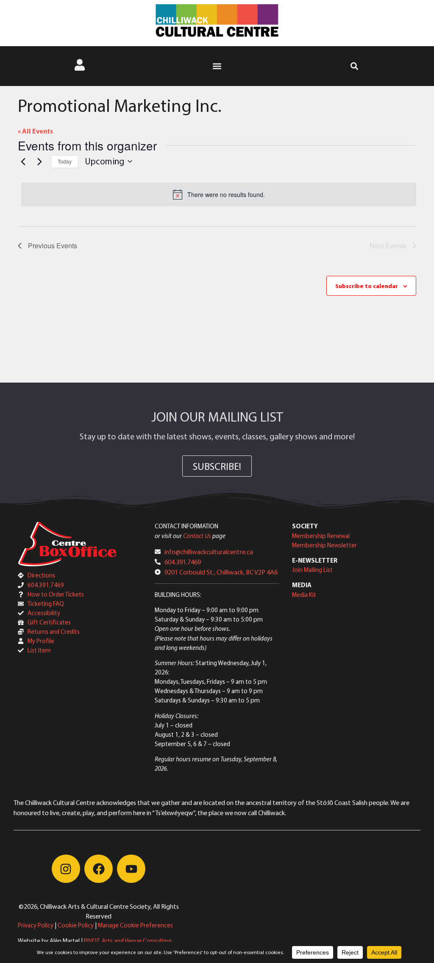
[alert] (218, 194)
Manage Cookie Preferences (135, 925)
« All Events (35, 131)
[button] (217, 66)
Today (65, 161)
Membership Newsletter (324, 545)
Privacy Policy (35, 925)
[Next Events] (39, 161)
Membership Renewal (321, 536)
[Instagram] (66, 869)
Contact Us (197, 536)
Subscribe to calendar (366, 286)
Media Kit (304, 595)
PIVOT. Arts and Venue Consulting (128, 941)
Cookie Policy (76, 925)
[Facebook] (98, 869)
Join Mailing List (312, 570)
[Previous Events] (23, 161)
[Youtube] (131, 869)
